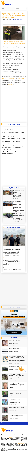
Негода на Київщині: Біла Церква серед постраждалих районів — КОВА (16, 368)
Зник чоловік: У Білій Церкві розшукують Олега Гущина (16, 408)
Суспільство (20, 19)
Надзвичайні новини (14, 227)
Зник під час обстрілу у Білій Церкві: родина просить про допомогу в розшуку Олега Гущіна (16, 385)
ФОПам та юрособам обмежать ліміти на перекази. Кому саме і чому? (17, 342)
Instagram (21, 78)
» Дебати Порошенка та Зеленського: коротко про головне (12, 152)
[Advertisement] (14, 101)
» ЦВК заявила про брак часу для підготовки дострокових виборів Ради (12, 142)
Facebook (4, 78)
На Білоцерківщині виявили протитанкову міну (16, 416)
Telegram (11, 78)
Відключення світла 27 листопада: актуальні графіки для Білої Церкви (17, 350)
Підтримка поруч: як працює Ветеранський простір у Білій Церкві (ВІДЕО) (18, 193)
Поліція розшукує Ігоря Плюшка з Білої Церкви (15, 392)
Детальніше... (7, 257)
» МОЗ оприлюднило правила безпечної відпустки (13, 133)
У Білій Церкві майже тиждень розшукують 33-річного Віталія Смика (15, 401)
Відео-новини (14, 188)
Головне (14, 19)
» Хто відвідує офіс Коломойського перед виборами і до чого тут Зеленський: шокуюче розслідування (13, 147)
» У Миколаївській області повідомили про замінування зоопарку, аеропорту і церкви (13, 137)
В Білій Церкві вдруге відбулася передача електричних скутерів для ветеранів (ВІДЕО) (18, 216)
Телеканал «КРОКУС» (12, 454)
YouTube (10, 84)
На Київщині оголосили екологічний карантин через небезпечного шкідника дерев (16, 376)
